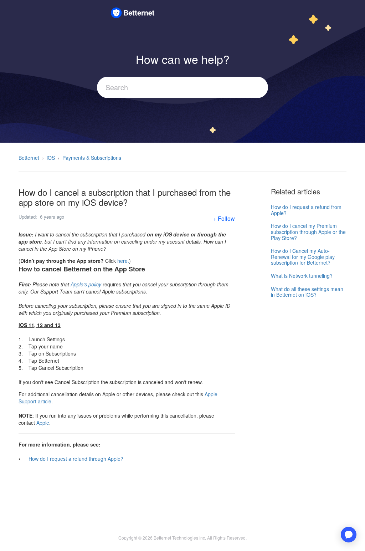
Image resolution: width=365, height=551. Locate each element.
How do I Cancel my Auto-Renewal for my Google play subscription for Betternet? (303, 256)
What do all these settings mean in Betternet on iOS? (307, 292)
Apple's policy (86, 284)
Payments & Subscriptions (91, 157)
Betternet (29, 157)
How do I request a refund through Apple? (76, 458)
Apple (42, 422)
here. (123, 260)
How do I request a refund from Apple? (306, 209)
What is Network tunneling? (302, 275)
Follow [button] (226, 218)
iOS (51, 157)
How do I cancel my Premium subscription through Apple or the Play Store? (308, 231)
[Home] (132, 11)
